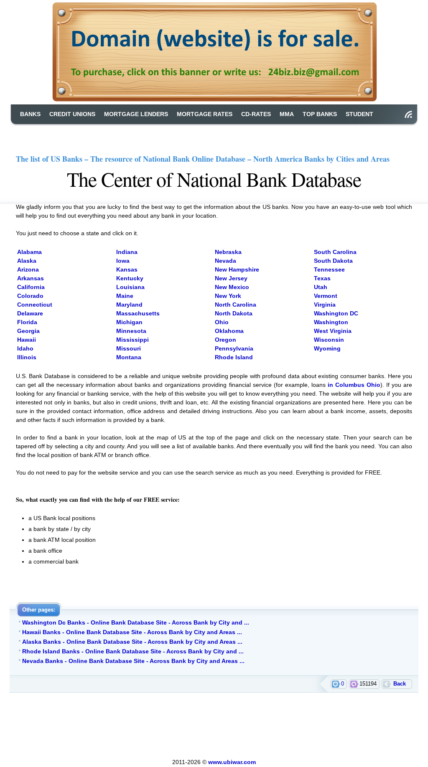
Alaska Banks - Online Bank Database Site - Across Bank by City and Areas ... (132, 641)
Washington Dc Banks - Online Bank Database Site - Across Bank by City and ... (135, 622)
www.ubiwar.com (232, 762)
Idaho (25, 348)
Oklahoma (229, 331)
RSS (408, 114)
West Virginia (333, 331)
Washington (331, 322)
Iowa (123, 260)
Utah (320, 287)
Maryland (129, 304)
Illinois (26, 357)
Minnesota (131, 331)
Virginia (325, 304)
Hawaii (26, 339)
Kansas (127, 269)
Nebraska (228, 252)
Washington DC (336, 313)
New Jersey (231, 278)
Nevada (225, 260)
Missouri (128, 348)
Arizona (28, 269)
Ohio (222, 322)
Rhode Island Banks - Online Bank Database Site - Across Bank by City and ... (133, 651)
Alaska (26, 260)
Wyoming (327, 348)
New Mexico (232, 287)
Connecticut (34, 304)
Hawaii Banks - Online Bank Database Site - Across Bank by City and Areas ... (132, 632)
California (31, 287)
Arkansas (30, 278)
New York (228, 295)
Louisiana (130, 287)
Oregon (225, 339)
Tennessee (329, 269)
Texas (322, 278)
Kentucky (129, 278)
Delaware (30, 313)
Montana (128, 357)
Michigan (129, 322)
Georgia (28, 331)
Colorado (30, 295)
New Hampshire (237, 269)
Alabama (29, 252)
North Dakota (233, 313)
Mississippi (132, 339)
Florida (27, 322)
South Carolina (335, 252)
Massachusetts (138, 313)
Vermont (325, 295)
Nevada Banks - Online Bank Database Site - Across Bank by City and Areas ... (133, 661)
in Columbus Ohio (354, 384)
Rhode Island (234, 357)
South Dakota (333, 260)
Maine (124, 295)
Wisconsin (329, 339)
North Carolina (235, 304)
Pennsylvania (234, 348)
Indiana (127, 252)
